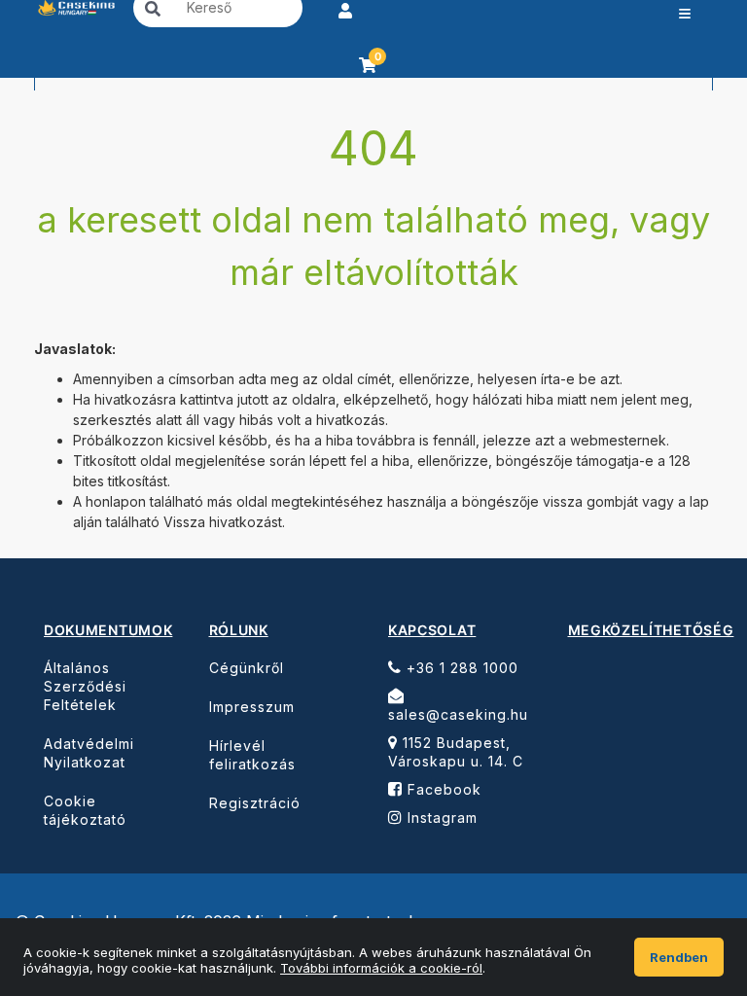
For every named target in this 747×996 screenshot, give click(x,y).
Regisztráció (255, 803)
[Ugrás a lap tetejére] (688, 873)
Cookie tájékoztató (85, 810)
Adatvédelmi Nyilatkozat (89, 752)
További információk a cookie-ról (381, 968)
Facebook (442, 789)
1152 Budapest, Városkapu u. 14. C (455, 751)
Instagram (440, 817)
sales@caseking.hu (458, 714)
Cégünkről (246, 667)
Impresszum (252, 706)
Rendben (679, 957)
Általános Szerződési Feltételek (85, 686)
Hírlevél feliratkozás (252, 754)
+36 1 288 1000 (460, 667)
